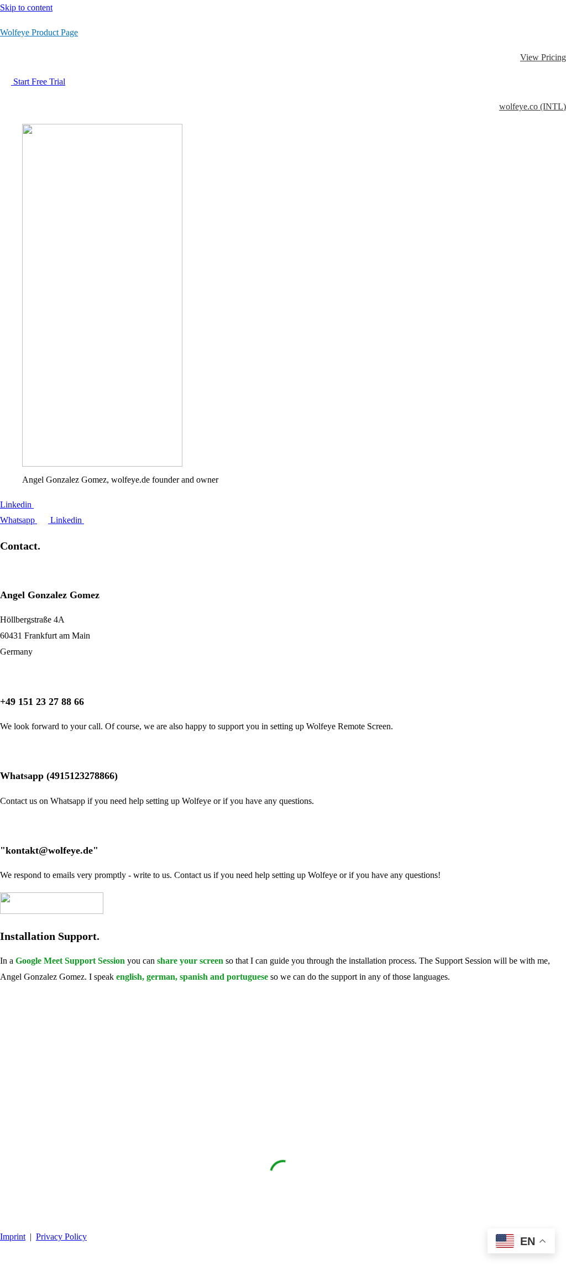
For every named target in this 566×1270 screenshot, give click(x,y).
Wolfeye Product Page (39, 32)
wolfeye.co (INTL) (532, 106)
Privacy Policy (61, 1236)
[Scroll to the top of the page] (5, 1261)
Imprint (12, 1236)
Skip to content (26, 7)
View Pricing (543, 57)
